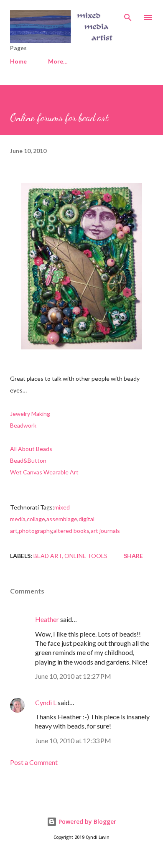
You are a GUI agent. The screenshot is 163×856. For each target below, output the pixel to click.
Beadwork (23, 425)
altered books (71, 530)
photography (35, 530)
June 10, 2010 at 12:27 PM (73, 676)
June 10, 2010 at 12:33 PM (73, 740)
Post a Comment (34, 762)
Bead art (47, 555)
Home (18, 61)
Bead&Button (28, 460)
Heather (47, 619)
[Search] (128, 15)
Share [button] (133, 555)
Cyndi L (45, 702)
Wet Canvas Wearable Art (44, 472)
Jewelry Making (30, 413)
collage (36, 518)
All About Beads (31, 448)
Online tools (85, 555)
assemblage (61, 518)
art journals (105, 530)
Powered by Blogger (86, 821)
